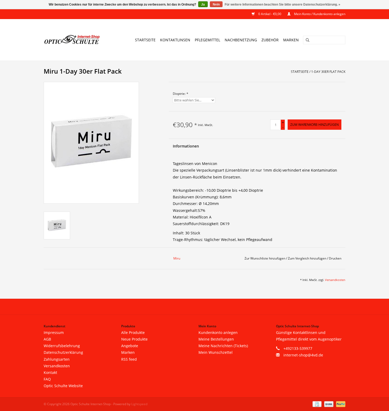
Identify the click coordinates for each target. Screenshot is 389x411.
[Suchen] (305, 40)
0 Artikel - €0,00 (269, 14)
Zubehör (270, 39)
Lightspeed (139, 404)
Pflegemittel (207, 39)
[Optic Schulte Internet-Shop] (75, 40)
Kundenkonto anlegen (218, 332)
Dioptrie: (180, 93)
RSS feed (129, 359)
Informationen (186, 146)
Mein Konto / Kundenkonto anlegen (319, 14)
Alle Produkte (133, 332)
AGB (47, 339)
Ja (203, 4)
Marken (291, 39)
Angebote (129, 345)
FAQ (47, 379)
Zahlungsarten (57, 359)
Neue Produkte (134, 339)
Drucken (335, 258)
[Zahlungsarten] (316, 403)
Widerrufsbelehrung (62, 345)
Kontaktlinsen (175, 39)
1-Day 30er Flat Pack (328, 71)
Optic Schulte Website (63, 385)
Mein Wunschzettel (215, 352)
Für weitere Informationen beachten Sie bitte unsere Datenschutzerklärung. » (282, 4)
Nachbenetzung (241, 39)
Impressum (54, 332)
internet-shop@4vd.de (303, 355)
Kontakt (50, 372)
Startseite (145, 39)
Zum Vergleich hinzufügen (307, 258)
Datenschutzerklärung (63, 352)
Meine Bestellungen (216, 339)
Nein (216, 4)
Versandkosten (335, 280)
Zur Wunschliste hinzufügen (265, 258)
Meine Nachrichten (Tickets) (223, 345)
